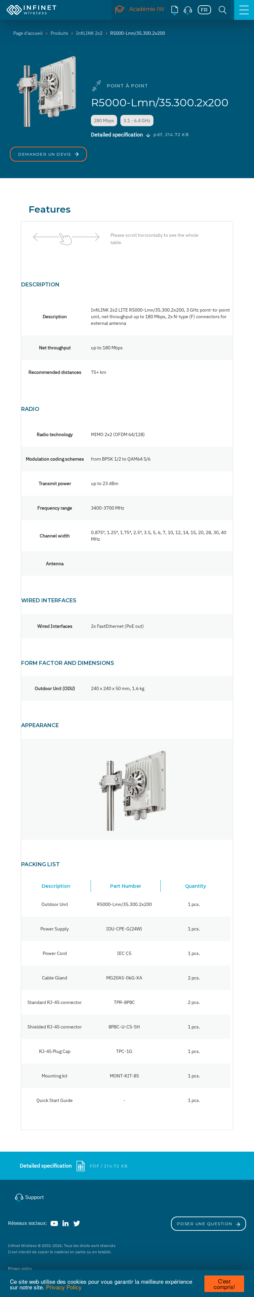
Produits (59, 33)
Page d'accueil (28, 33)
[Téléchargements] (174, 10)
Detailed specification (46, 1165)
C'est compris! (224, 1284)
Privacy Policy (64, 1287)
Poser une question (205, 1223)
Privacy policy (20, 1268)
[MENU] (244, 10)
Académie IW (146, 9)
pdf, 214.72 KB (171, 134)
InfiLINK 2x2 (89, 33)
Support (34, 1197)
